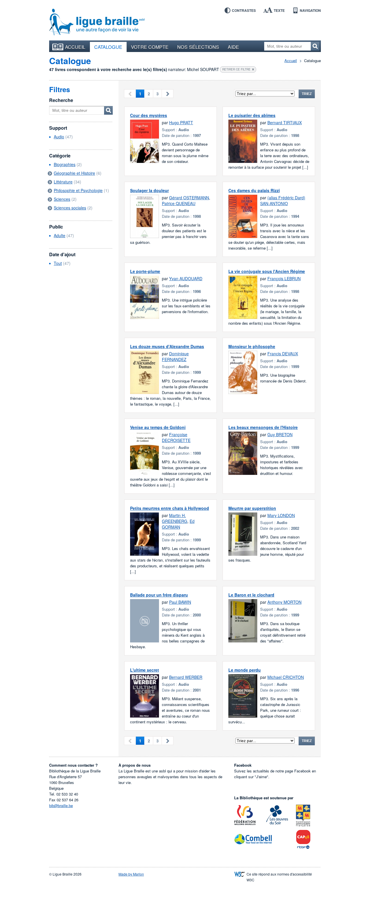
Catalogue (108, 46)
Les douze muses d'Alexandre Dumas (167, 346)
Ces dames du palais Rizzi (254, 190)
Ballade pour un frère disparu (159, 595)
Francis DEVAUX (282, 353)
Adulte (59, 235)
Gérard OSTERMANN (189, 197)
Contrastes (244, 10)
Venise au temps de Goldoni (158, 427)
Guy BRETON (280, 434)
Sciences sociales (70, 208)
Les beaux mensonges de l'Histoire (263, 427)
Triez (307, 94)
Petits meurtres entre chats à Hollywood (169, 508)
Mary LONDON (281, 515)
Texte (279, 10)
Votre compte (150, 46)
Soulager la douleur (149, 190)
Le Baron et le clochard (251, 595)
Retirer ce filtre (236, 69)
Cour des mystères (148, 115)
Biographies (64, 164)
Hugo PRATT (181, 122)
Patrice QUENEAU (178, 203)
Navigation (310, 10)
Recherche (61, 100)
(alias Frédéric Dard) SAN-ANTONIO (282, 200)
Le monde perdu (244, 670)
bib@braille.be (61, 805)
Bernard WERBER (185, 677)
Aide (233, 46)
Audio (59, 137)
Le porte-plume (145, 271)
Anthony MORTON (284, 602)
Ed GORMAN (178, 524)
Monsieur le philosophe (251, 346)
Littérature (63, 182)
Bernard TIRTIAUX (284, 122)
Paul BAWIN (180, 602)
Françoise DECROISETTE (176, 437)
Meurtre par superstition (252, 508)
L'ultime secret (144, 670)
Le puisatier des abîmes (251, 115)
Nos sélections (198, 46)
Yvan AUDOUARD (185, 278)
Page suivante (167, 93)
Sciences (62, 199)
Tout (58, 263)
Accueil (75, 46)
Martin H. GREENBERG (174, 518)
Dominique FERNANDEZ (175, 356)
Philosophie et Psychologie (78, 190)
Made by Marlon (131, 874)
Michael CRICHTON (285, 677)
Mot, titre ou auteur (108, 110)
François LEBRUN (284, 278)
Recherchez (315, 46)
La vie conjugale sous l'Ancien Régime (266, 271)
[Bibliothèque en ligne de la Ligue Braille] (97, 22)
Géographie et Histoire (74, 173)
